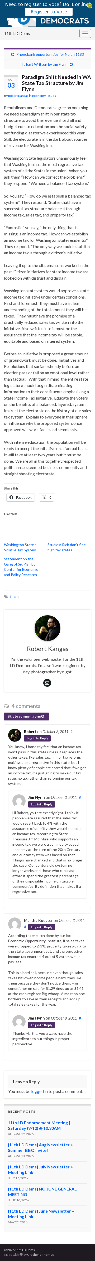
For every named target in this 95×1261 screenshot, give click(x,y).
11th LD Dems (17, 33)
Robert (30, 731)
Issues (51, 96)
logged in (39, 1091)
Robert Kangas (18, 96)
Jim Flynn (36, 797)
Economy (38, 96)
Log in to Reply (37, 738)
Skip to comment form (24, 716)
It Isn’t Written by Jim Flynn (45, 64)
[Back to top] (83, 1249)
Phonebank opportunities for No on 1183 (50, 54)
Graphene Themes (40, 1255)
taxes (14, 596)
